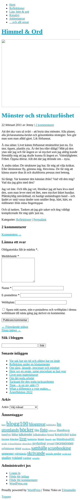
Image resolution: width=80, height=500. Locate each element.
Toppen (6, 496)
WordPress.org (18, 483)
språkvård (66, 454)
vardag (27, 457)
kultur (73, 434)
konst (50, 434)
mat (54, 439)
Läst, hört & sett (19, 11)
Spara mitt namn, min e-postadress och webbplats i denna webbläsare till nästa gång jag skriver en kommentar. (39, 311)
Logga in (14, 473)
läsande (48, 439)
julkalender (25, 434)
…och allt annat (19, 22)
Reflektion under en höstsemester (29, 364)
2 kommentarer (45, 125)
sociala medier (53, 453)
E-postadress (10, 295)
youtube (35, 458)
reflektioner (8, 448)
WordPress (34, 490)
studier (6, 458)
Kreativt (14, 15)
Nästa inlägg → (11, 330)
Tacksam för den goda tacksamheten (31, 381)
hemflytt (6, 434)
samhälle (39, 447)
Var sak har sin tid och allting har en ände (34, 360)
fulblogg (52, 430)
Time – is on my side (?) (24, 385)
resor (18, 448)
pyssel (51, 443)
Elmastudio (69, 490)
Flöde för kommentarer (23, 480)
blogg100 (17, 423)
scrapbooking (59, 448)
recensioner (64, 443)
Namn (6, 288)
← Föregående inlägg (15, 326)
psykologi (39, 443)
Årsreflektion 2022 (20, 392)
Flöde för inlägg (19, 476)
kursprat (5, 439)
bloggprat (37, 424)
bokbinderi (51, 425)
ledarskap (14, 439)
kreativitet (62, 434)
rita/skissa (26, 448)
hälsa (15, 434)
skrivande (36, 453)
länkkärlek (32, 439)
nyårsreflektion (14, 443)
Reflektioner (16, 8)
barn (4, 425)
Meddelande (10, 256)
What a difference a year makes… (30, 388)
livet (23, 438)
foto (44, 429)
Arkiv (5, 407)
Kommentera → (11, 234)
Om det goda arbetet (21, 378)
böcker (27, 429)
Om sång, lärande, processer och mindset (34, 367)
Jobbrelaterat (17, 18)
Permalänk (39, 219)
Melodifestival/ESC (66, 439)
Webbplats (8, 302)
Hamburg (63, 430)
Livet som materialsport (23, 374)
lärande (41, 439)
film (36, 430)
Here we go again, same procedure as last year (37, 371)
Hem (12, 4)
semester (8, 453)
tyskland (17, 457)
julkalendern (40, 434)
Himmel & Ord (22, 31)
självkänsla (20, 453)
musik (4, 443)
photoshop (27, 444)
